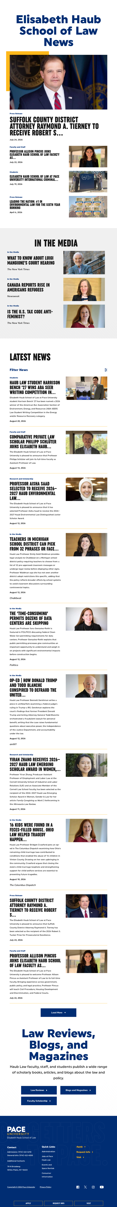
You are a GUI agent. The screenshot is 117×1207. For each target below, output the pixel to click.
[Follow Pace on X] (85, 1187)
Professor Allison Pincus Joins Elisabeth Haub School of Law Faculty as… (34, 154)
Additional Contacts (16, 1161)
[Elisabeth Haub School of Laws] (21, 1133)
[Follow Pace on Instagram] (93, 1187)
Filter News (19, 370)
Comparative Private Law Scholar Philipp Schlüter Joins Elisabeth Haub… (33, 442)
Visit (89, 1203)
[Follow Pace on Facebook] (78, 1187)
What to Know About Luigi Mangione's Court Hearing (31, 260)
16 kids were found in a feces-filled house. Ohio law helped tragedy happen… (32, 832)
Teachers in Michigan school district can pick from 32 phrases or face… (34, 544)
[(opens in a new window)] (86, 544)
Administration (48, 1151)
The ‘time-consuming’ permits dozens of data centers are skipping (31, 618)
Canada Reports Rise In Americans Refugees (28, 287)
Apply (28, 1203)
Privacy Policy (45, 1187)
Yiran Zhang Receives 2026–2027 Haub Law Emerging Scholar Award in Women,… (35, 764)
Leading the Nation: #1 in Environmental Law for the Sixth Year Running (35, 204)
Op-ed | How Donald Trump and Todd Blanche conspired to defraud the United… (33, 687)
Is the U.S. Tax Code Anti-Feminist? (30, 314)
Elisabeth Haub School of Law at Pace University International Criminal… (34, 178)
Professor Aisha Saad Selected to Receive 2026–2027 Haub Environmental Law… (33, 491)
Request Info (58, 1203)
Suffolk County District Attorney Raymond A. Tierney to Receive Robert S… (54, 126)
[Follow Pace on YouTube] (102, 1187)
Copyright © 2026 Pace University (21, 1187)
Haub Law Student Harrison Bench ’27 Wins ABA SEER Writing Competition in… (35, 387)
